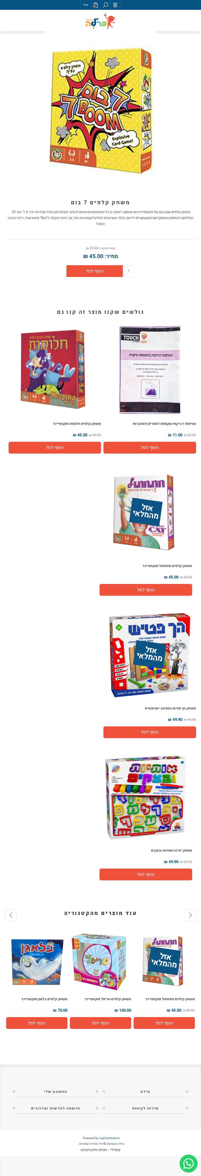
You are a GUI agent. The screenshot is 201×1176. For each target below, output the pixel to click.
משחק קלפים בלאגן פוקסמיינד (108, 999)
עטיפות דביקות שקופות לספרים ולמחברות (164, 423)
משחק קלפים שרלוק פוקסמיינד (43, 999)
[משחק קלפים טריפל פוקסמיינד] (164, 961)
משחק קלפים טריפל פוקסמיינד (171, 999)
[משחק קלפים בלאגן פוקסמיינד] (100, 961)
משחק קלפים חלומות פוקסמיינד (77, 423)
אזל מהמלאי (145, 512)
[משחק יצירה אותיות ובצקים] (146, 796)
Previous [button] (190, 915)
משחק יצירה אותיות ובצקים (171, 850)
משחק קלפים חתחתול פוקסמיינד (167, 565)
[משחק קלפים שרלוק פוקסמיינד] (36, 961)
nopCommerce (109, 1138)
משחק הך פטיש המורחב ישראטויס (170, 708)
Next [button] (11, 915)
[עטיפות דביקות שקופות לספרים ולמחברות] (149, 369)
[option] (164, 979)
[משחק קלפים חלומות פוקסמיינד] (55, 369)
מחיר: (111, 256)
